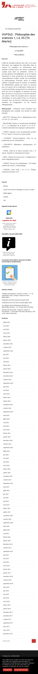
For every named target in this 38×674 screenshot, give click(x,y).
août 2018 (6, 587)
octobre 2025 (7, 347)
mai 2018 (6, 594)
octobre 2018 (7, 580)
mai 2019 (6, 558)
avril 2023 (6, 426)
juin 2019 (6, 555)
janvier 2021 (7, 512)
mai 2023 (6, 422)
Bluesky (5, 186)
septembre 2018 (8, 583)
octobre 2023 (7, 408)
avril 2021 (6, 501)
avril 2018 (6, 598)
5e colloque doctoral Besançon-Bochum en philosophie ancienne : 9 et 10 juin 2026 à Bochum (17, 306)
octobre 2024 (7, 379)
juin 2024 (6, 387)
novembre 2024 (8, 376)
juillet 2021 (6, 490)
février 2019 (6, 569)
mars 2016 (6, 630)
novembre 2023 (8, 404)
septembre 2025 (8, 351)
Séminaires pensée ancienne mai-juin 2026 (15, 300)
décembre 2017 (8, 612)
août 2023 (6, 415)
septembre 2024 (8, 383)
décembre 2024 (8, 372)
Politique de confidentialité (11, 656)
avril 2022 (6, 462)
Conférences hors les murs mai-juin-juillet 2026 (17, 302)
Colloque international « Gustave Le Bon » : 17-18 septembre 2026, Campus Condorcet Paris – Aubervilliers (17, 295)
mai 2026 (6, 326)
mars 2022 (6, 465)
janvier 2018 (7, 609)
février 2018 (6, 605)
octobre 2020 (7, 519)
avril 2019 (6, 562)
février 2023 (6, 433)
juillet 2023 (6, 419)
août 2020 (6, 526)
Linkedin (5, 197)
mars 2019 (6, 565)
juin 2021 (6, 494)
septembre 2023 (8, 412)
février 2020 (6, 537)
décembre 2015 (8, 634)
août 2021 (6, 487)
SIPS (4, 200)
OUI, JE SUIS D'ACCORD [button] (21, 670)
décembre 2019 (8, 544)
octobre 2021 (7, 480)
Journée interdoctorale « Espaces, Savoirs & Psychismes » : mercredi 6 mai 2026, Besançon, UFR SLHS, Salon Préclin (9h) (18, 311)
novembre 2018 (8, 576)
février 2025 (6, 365)
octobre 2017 (7, 619)
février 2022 (6, 469)
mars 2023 (6, 429)
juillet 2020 (6, 530)
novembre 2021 (8, 476)
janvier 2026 (7, 340)
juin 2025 (6, 354)
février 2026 (6, 336)
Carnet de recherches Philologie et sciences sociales (18, 189)
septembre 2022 (8, 447)
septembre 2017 (8, 623)
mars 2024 (6, 394)
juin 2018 (6, 591)
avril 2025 (6, 362)
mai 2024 (6, 390)
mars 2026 (6, 333)
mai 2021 (6, 498)
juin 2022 (6, 455)
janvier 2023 (7, 437)
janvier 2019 (7, 573)
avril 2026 (6, 329)
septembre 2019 (8, 551)
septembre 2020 (8, 523)
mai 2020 (6, 533)
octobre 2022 (7, 444)
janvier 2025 (7, 369)
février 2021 (6, 508)
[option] (20, 29)
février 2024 (6, 397)
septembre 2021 (8, 483)
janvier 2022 (7, 473)
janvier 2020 (7, 540)
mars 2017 (6, 626)
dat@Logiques (7, 193)
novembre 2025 (8, 344)
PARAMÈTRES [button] (7, 670)
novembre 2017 (8, 616)
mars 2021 (6, 505)
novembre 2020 (8, 515)
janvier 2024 (7, 401)
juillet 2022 (6, 451)
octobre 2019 (7, 548)
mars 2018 (6, 601)
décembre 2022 (8, 440)
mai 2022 (6, 458)
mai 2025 (6, 358)
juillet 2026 (6, 322)
